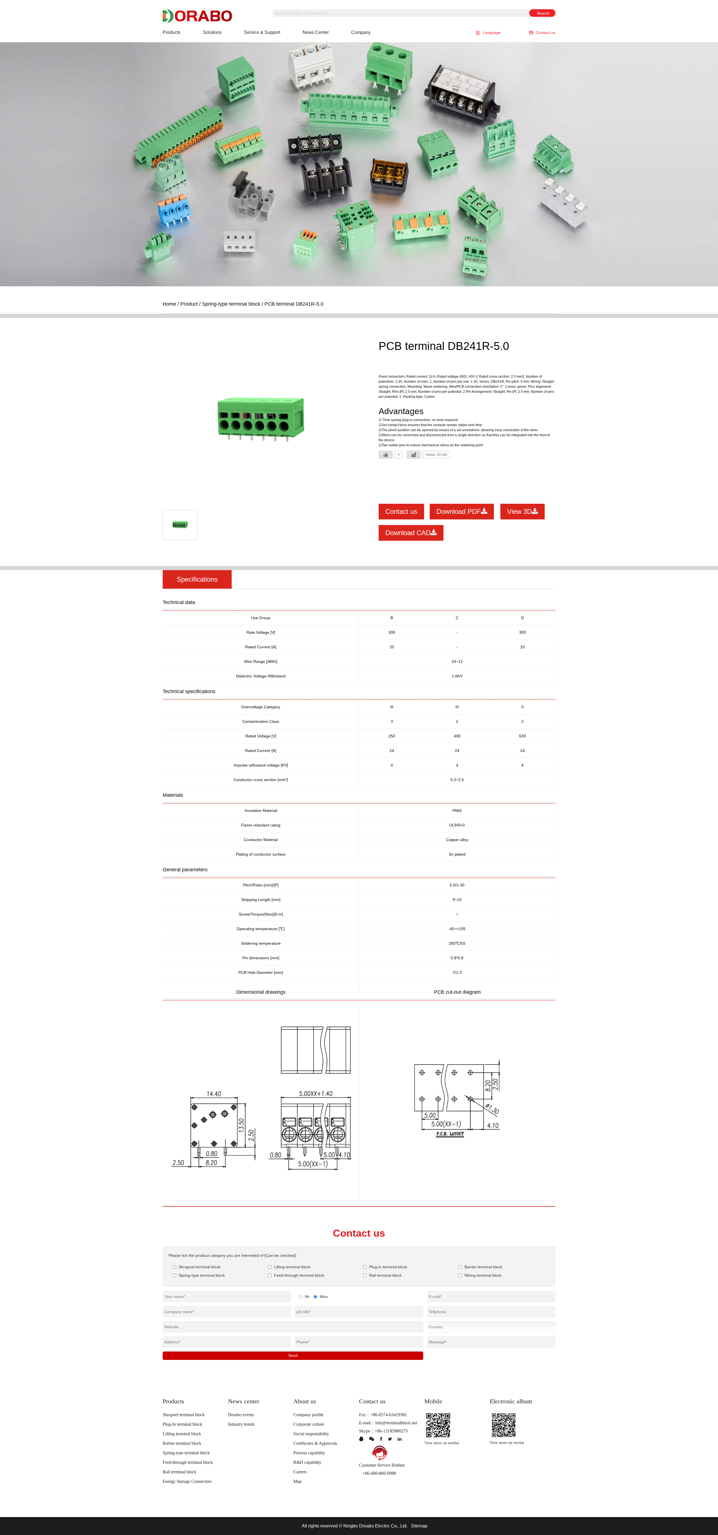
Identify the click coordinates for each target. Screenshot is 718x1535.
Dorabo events (241, 1414)
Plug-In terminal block (182, 1424)
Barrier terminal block (182, 1443)
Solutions (212, 32)
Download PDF (458, 511)
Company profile (308, 1414)
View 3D (519, 511)
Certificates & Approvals (315, 1443)
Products (171, 32)
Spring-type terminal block (231, 304)
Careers (300, 1471)
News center (316, 32)
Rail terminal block (179, 1471)
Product (189, 304)
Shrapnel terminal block (184, 1414)
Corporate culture (308, 1424)
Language (492, 32)
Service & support (262, 32)
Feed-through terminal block (188, 1462)
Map (297, 1481)
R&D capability (307, 1462)
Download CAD (408, 533)
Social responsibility (311, 1433)
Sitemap (419, 1526)
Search (543, 13)
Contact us (545, 32)
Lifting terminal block (182, 1433)
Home (169, 304)
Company (360, 32)
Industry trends (241, 1424)
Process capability (309, 1452)
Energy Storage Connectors (187, 1481)
